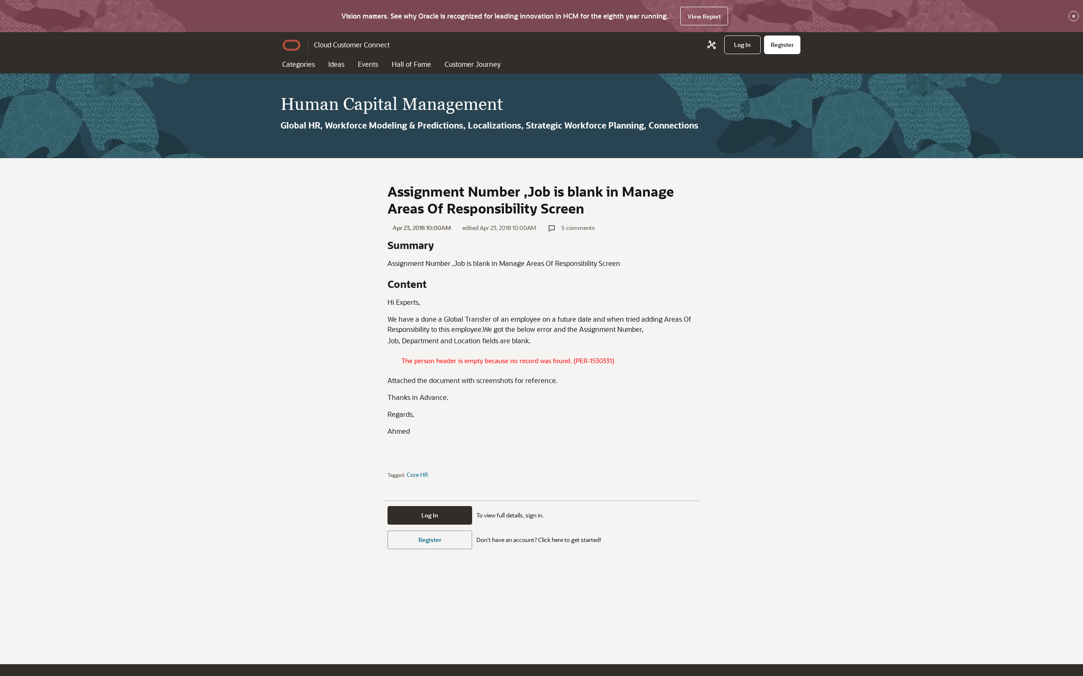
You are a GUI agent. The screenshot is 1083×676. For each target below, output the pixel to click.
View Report (704, 16)
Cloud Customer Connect (352, 44)
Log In (429, 515)
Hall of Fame (411, 64)
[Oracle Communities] (711, 45)
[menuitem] (742, 45)
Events (368, 64)
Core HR (417, 475)
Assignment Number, (612, 329)
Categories (298, 64)
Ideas (336, 64)
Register (429, 540)
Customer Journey (472, 64)
